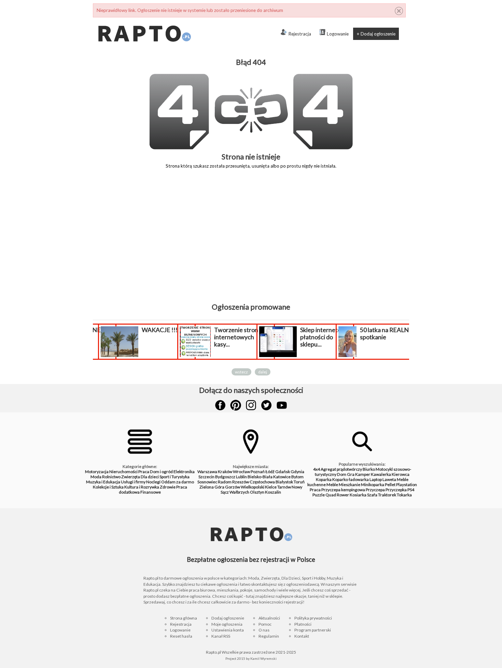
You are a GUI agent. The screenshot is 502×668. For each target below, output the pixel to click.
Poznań (258, 471)
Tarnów (284, 486)
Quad (330, 494)
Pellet (390, 484)
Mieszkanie (349, 484)
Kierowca (400, 474)
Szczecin (206, 476)
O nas (264, 630)
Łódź (270, 471)
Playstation (406, 484)
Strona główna (183, 618)
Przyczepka (396, 489)
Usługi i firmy (133, 481)
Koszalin (273, 492)
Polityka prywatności (313, 618)
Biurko (369, 469)
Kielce (271, 486)
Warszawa (207, 471)
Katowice (282, 476)
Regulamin (269, 636)
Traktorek (387, 494)
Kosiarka (358, 494)
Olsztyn (257, 492)
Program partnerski (312, 630)
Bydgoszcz (225, 476)
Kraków (225, 471)
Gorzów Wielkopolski (244, 486)
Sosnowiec (207, 481)
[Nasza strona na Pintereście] (235, 405)
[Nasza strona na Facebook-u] (220, 405)
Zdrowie (168, 486)
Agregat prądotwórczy (341, 469)
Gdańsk (282, 471)
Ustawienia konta (227, 630)
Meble (332, 484)
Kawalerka (381, 474)
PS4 (410, 489)
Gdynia (297, 471)
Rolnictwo (111, 476)
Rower (343, 494)
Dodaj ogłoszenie (227, 618)
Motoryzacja (97, 471)
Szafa (372, 494)
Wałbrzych (239, 492)
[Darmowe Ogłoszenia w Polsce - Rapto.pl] (144, 20)
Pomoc (265, 624)
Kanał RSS (220, 636)
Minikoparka (372, 484)
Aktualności (269, 618)
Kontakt (301, 636)
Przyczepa (375, 489)
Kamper (362, 474)
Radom (225, 481)
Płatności (302, 624)
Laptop (375, 479)
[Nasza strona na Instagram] (251, 405)
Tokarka (404, 494)
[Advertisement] (251, 240)
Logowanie (338, 34)
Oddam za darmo (177, 481)
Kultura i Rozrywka (141, 486)
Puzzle (318, 494)
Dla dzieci (150, 476)
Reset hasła (181, 636)
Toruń (299, 481)
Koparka (324, 479)
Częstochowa (262, 481)
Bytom (297, 476)
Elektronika (184, 471)
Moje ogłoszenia (226, 624)
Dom (341, 474)
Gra (350, 474)
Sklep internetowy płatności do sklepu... (322, 337)
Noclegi (153, 481)
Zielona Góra (211, 486)
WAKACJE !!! (158, 329)
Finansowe (150, 492)
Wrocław (241, 471)
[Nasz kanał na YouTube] (281, 405)
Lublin (241, 476)
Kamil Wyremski (263, 658)
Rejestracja (299, 34)
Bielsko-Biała (260, 476)
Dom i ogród (161, 471)
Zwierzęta (130, 476)
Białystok (284, 481)
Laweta (389, 479)
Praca (143, 471)
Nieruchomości (123, 471)
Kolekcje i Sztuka (108, 486)
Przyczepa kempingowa (343, 489)
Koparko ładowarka (350, 479)
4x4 (316, 469)
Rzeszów (240, 481)
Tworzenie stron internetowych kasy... (234, 337)
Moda (95, 476)
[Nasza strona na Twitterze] (266, 405)
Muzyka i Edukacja (103, 481)
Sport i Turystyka (174, 476)
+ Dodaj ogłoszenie (376, 34)
